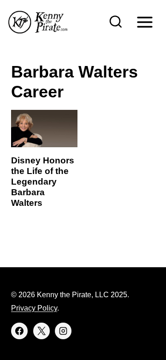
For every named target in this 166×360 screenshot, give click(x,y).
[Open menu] (144, 22)
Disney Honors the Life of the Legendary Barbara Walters (42, 181)
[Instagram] (63, 331)
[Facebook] (19, 331)
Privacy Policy (34, 308)
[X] (41, 331)
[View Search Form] (115, 22)
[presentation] (44, 128)
